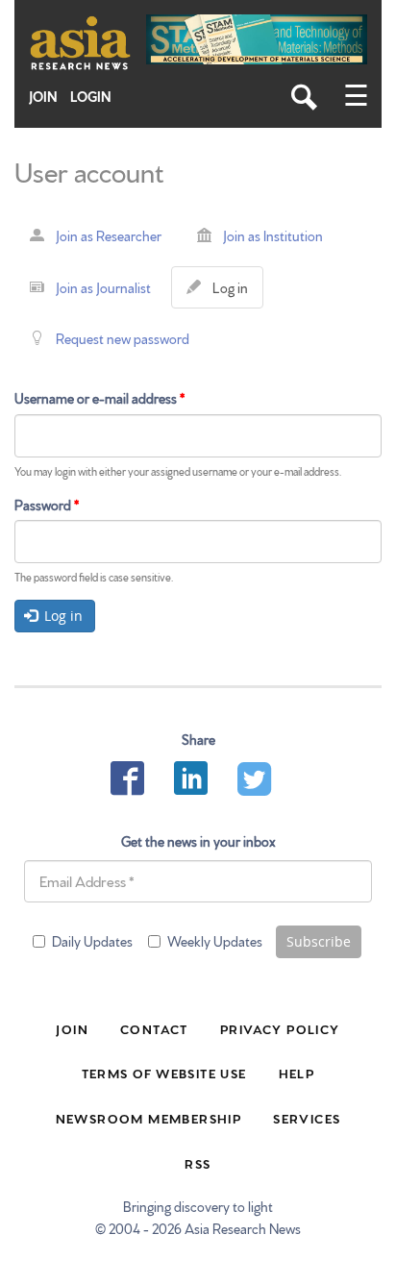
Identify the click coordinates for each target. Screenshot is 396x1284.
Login (90, 96)
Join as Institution (273, 235)
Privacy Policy (280, 1028)
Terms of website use (164, 1072)
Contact (154, 1028)
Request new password (122, 338)
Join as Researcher (108, 235)
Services (306, 1117)
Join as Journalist (103, 287)
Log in (234, 293)
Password (46, 504)
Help (297, 1072)
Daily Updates (92, 941)
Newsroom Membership (149, 1117)
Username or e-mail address (99, 398)
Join (43, 96)
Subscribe (318, 941)
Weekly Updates (214, 941)
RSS (197, 1163)
